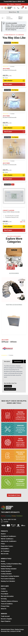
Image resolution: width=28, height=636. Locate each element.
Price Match (4, 594)
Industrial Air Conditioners (8, 541)
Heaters (3, 534)
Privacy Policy (5, 606)
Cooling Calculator (6, 573)
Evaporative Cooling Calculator (10, 576)
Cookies (3, 589)
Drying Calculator (6, 571)
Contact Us (4, 591)
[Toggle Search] (14, 7)
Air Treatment (5, 551)
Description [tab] (7, 361)
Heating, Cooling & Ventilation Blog (11, 564)
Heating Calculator (6, 566)
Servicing (4, 598)
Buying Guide (18, 4)
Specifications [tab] (17, 361)
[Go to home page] (2, 18)
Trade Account (5, 616)
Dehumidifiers (5, 548)
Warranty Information (7, 596)
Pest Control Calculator (8, 578)
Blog (8, 4)
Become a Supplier (6, 619)
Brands (3, 561)
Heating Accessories (10, 17)
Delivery (12, 4)
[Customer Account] (25, 7)
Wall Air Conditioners (7, 538)
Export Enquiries (5, 621)
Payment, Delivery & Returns (9, 601)
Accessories (8, 386)
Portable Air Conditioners (8, 536)
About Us (3, 608)
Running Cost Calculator (8, 581)
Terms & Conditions (7, 603)
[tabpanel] (14, 378)
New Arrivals (4, 553)
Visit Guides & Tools (14, 495)
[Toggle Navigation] (2, 7)
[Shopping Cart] (22, 7)
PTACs (3, 543)
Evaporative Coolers (7, 546)
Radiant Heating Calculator (9, 568)
